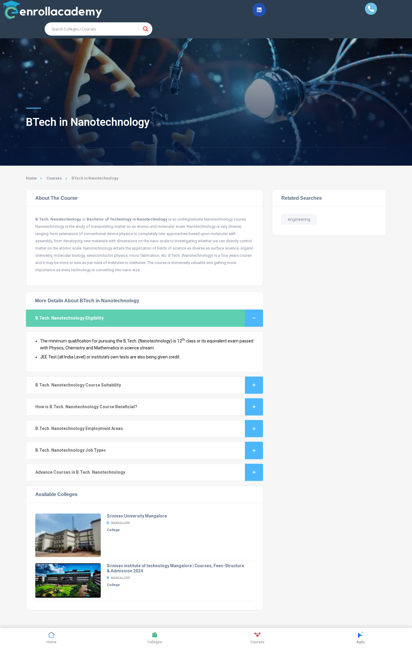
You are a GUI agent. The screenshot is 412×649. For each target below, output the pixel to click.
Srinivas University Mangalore (137, 516)
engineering (299, 219)
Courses (54, 178)
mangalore (120, 578)
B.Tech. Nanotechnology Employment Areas (79, 428)
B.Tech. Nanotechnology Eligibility (69, 318)
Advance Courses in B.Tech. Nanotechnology (80, 472)
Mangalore (120, 523)
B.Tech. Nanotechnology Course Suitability (78, 385)
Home (31, 178)
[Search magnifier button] (145, 29)
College (113, 530)
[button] (259, 10)
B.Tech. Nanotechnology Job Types (70, 450)
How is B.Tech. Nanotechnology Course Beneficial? (86, 406)
